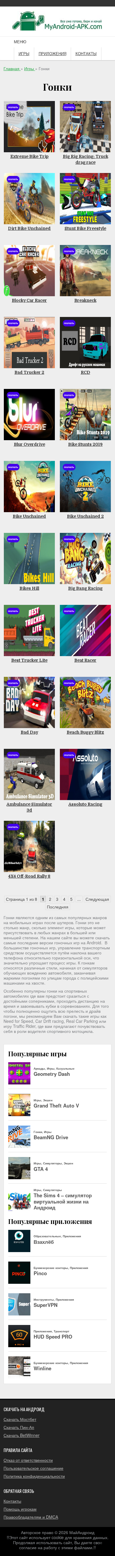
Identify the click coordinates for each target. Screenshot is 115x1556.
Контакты (86, 54)
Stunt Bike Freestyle (85, 228)
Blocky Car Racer (29, 300)
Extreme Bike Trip (29, 156)
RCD (85, 372)
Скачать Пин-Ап (19, 1427)
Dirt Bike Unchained (29, 228)
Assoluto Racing (85, 804)
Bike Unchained (29, 516)
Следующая (97, 899)
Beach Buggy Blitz (85, 732)
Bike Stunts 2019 (85, 444)
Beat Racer (85, 660)
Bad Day (29, 732)
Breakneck (85, 300)
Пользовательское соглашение (33, 1468)
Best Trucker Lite (29, 660)
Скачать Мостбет (20, 1419)
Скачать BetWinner (22, 1435)
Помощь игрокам (20, 1509)
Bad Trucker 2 (29, 372)
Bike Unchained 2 (85, 516)
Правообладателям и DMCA (31, 1517)
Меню (20, 42)
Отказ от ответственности (28, 1460)
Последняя (57, 907)
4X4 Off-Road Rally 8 (29, 876)
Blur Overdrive (29, 444)
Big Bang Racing (85, 588)
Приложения (52, 54)
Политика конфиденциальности (34, 1476)
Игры (24, 54)
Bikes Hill (29, 588)
